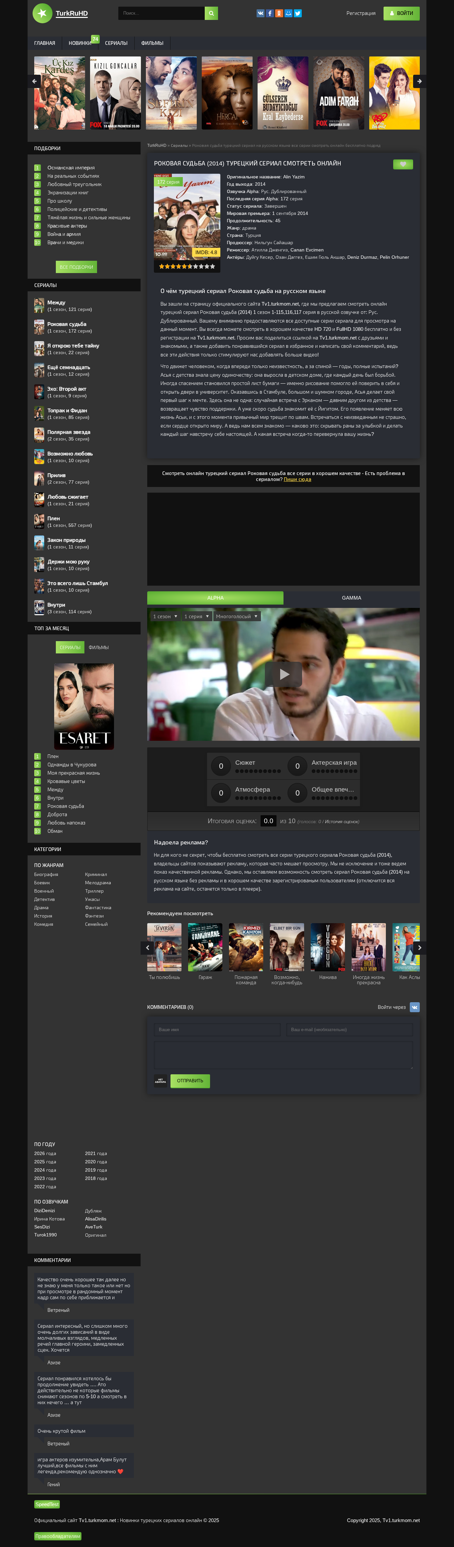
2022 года (45, 1186)
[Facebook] (270, 13)
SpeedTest (47, 1504)
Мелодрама (98, 882)
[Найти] (211, 13)
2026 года (45, 1153)
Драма (41, 907)
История (43, 916)
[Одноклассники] (279, 13)
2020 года (96, 1161)
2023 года (45, 1178)
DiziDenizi (44, 1210)
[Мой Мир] (288, 13)
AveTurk (93, 1226)
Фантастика (98, 907)
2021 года (96, 1153)
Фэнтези (94, 916)
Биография (46, 874)
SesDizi (42, 1226)
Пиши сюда (297, 479)
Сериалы (179, 145)
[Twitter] (298, 13)
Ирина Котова (49, 1218)
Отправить (190, 1080)
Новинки (80, 43)
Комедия (43, 924)
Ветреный (58, 1310)
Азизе (54, 1362)
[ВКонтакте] (261, 13)
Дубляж (93, 1210)
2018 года (96, 1178)
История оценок (341, 821)
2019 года (96, 1170)
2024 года (45, 1170)
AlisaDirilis (95, 1218)
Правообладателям (58, 1536)
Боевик (42, 882)
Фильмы (152, 43)
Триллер (94, 891)
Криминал (96, 874)
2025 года (45, 1161)
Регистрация (361, 13)
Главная (44, 43)
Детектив (44, 899)
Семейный (96, 924)
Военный (44, 891)
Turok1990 (45, 1234)
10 (212, 266)
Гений (54, 1484)
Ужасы (92, 899)
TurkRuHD (157, 145)
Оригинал (95, 1235)
